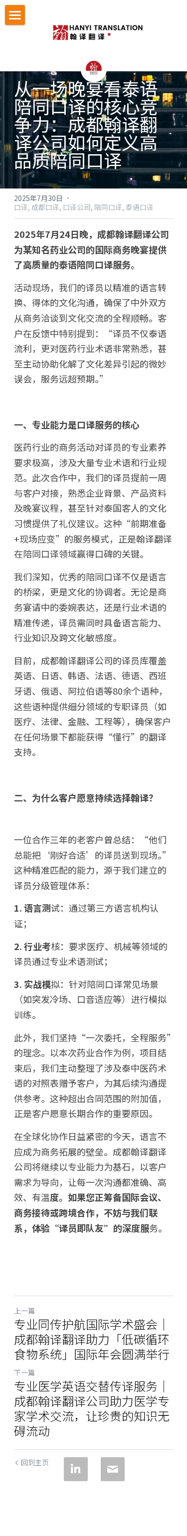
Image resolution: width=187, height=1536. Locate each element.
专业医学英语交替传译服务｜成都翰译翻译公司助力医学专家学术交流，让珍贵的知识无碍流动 (92, 1408)
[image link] (97, 30)
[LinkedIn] (76, 1469)
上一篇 (24, 1311)
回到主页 (35, 1462)
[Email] (113, 1469)
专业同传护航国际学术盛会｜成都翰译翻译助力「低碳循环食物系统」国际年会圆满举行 (92, 1339)
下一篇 (24, 1372)
